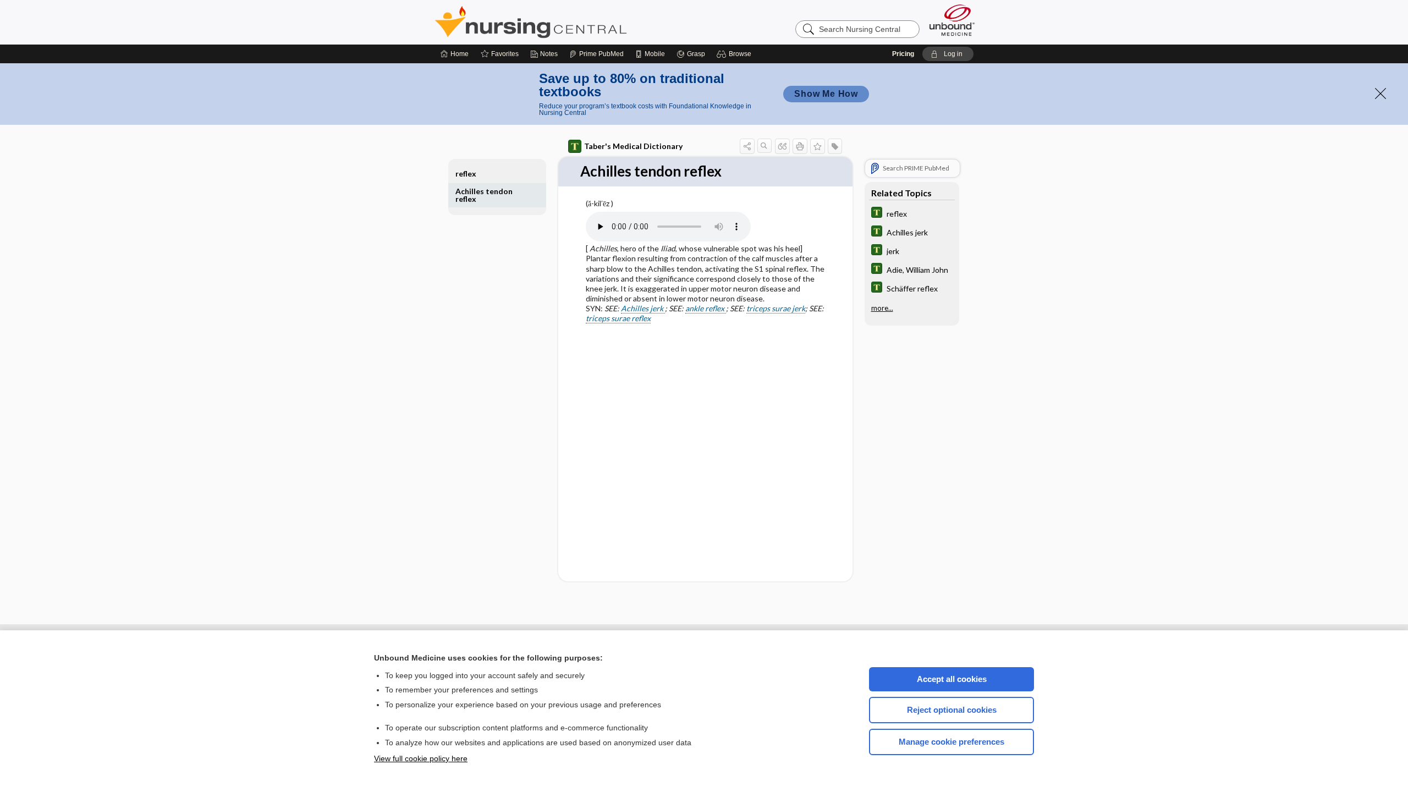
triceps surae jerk (775, 308)
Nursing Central (572, 22)
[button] (736, 54)
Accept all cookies (952, 679)
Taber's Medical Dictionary (633, 146)
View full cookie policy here (421, 758)
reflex (465, 173)
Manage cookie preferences (951, 741)
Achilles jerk (643, 308)
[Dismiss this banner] (1380, 93)
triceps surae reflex (618, 318)
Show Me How (826, 93)
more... (882, 308)
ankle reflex (705, 308)
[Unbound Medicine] (952, 20)
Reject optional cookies (952, 709)
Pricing (903, 54)
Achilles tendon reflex (484, 195)
